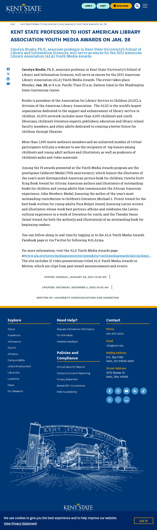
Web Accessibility (67, 391)
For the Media (65, 335)
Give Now (122, 6)
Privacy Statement (67, 379)
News (11, 385)
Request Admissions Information (75, 329)
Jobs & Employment (19, 366)
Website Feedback (67, 341)
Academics (14, 335)
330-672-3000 (115, 333)
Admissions (14, 341)
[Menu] (145, 6)
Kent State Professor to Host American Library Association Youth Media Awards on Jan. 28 (63, 24)
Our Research (15, 391)
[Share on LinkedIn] (8, 79)
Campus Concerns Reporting (73, 373)
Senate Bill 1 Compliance (71, 385)
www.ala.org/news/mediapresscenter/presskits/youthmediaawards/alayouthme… (88, 256)
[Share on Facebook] (8, 69)
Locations (13, 378)
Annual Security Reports (71, 367)
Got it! (143, 520)
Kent (13, 24)
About (11, 329)
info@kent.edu (115, 345)
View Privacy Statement (20, 523)
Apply (88, 6)
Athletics (13, 354)
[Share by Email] (8, 84)
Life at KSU (14, 372)
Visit (103, 6)
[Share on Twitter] (8, 74)
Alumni (12, 347)
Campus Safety (16, 360)
